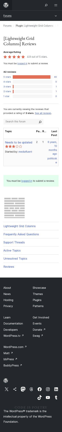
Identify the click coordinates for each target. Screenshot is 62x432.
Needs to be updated (18, 142)
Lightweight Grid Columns (38, 25)
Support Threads (14, 242)
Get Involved (41, 317)
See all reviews (43, 113)
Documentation (13, 323)
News (7, 294)
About (7, 287)
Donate (39, 329)
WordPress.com (15, 347)
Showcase (39, 287)
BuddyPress (12, 365)
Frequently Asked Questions (21, 234)
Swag (38, 335)
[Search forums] (40, 121)
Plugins (37, 300)
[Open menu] (56, 5)
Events (37, 323)
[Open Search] (46, 5)
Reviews (8, 266)
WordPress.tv (13, 335)
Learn (7, 317)
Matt (8, 353)
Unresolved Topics (15, 258)
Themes (38, 294)
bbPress (10, 359)
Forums (7, 15)
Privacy (8, 306)
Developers (10, 329)
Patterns (38, 306)
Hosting (8, 300)
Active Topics (12, 250)
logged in (22, 63)
